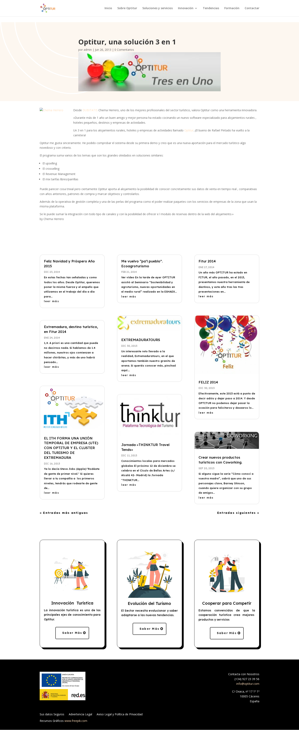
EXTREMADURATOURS (140, 340)
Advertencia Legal (80, 714)
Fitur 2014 (207, 261)
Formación (231, 8)
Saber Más (72, 633)
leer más (51, 301)
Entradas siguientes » (238, 513)
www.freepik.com (75, 721)
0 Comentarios (124, 50)
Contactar (252, 8)
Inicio (108, 8)
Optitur (188, 130)
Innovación (185, 8)
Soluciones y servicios (157, 8)
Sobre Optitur (127, 8)
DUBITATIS (90, 110)
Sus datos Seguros (52, 714)
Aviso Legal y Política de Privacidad (120, 714)
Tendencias (211, 8)
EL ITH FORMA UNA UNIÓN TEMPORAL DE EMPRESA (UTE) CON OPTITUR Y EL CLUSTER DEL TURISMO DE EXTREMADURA (71, 448)
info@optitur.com (247, 684)
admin (88, 50)
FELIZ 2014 (208, 382)
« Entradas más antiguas (64, 513)
